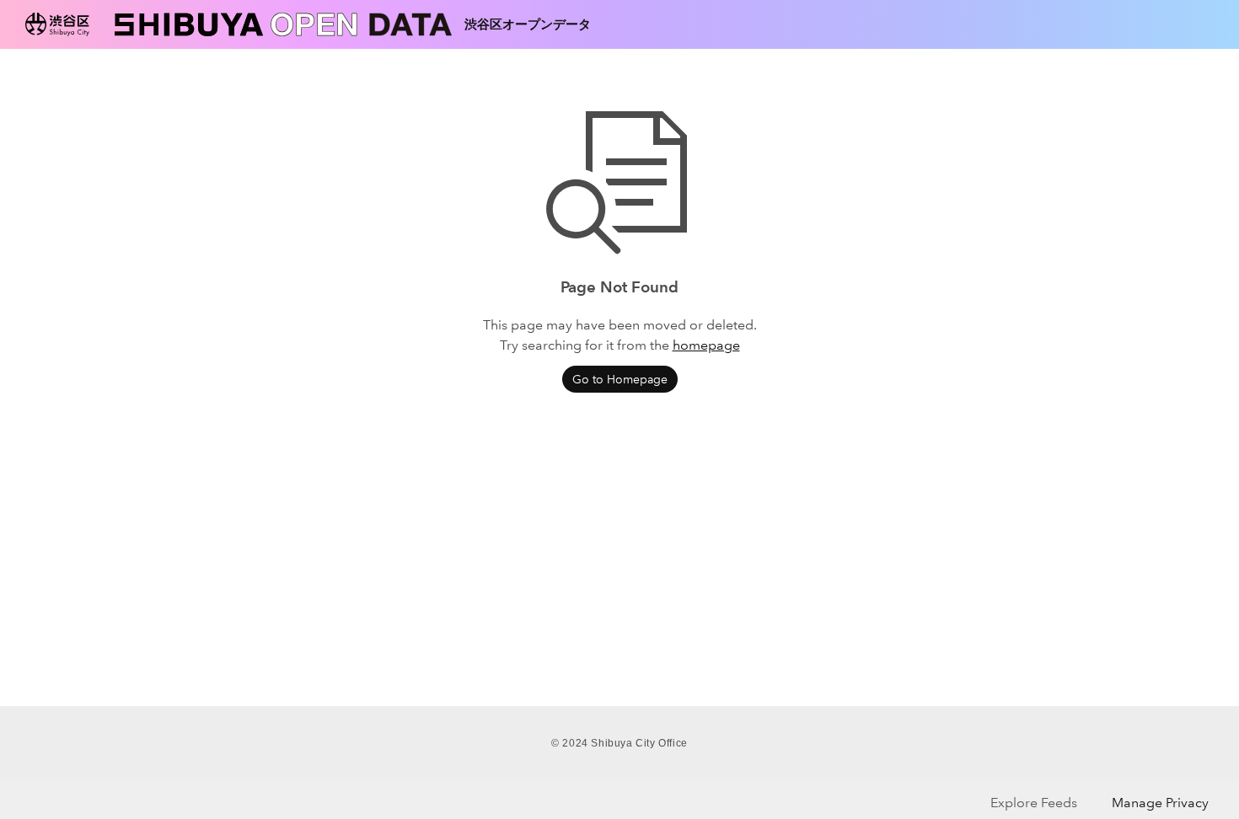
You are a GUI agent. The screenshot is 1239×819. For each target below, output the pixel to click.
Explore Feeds (1033, 803)
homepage (706, 345)
